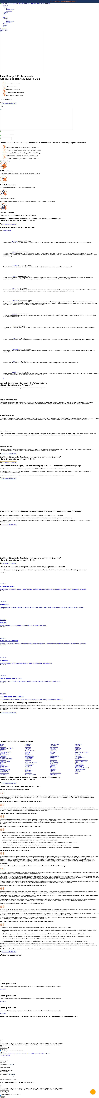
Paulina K (15, 276)
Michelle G (15, 349)
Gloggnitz (27, 752)
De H (13, 361)
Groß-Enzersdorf (29, 756)
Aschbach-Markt (4, 754)
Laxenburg (52, 748)
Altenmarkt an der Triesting (7, 748)
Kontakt (5, 13)
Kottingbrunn (28, 773)
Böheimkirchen (4, 771)
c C (13, 288)
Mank (51, 754)
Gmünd (27, 753)
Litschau (52, 753)
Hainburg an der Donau (31, 762)
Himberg (27, 766)
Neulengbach (53, 760)
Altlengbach (3, 749)
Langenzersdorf (54, 747)
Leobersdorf (53, 749)
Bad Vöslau (3, 762)
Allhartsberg (3, 747)
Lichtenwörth (53, 751)
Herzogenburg (28, 765)
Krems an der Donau (30, 774)
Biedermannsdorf (4, 766)
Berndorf (2, 765)
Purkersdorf (53, 769)
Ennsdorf (27, 745)
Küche (36, 1044)
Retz (51, 771)
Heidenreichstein (29, 764)
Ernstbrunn (28, 747)
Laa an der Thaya (54, 744)
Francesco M (15, 265)
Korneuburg (28, 771)
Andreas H (15, 241)
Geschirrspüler (19, 1044)
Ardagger (2, 753)
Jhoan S (14, 314)
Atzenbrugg (3, 757)
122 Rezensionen (6, 230)
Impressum (3, 1076)
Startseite (5, 5)
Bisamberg (3, 767)
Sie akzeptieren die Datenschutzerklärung (12, 1051)
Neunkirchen (53, 761)
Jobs (4, 14)
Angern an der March (5, 752)
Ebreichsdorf (3, 774)
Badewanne (5, 1044)
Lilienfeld (52, 752)
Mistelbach (53, 757)
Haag (26, 761)
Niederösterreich (10, 9)
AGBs (15, 1076)
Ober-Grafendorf (54, 762)
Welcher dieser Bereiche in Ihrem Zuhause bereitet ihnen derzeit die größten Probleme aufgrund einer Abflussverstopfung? (31, 1043)
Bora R (14, 252)
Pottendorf (52, 765)
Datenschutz (10, 1076)
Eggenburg (28, 744)
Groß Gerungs (28, 754)
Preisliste (5, 12)
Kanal (26, 1044)
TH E (13, 338)
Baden (1, 764)
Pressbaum (53, 767)
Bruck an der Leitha (5, 769)
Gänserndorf (28, 760)
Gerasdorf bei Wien (30, 751)
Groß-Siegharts (29, 757)
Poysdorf (52, 766)
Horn (26, 769)
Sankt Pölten (53, 774)
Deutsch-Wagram (4, 773)
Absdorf (2, 744)
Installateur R (15, 300)
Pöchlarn (52, 770)
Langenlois (53, 745)
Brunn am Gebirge (4, 770)
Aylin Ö (14, 372)
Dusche (12, 1044)
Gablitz (27, 749)
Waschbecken (48, 1044)
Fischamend (28, 748)
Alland (1, 745)
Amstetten (2, 751)
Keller (31, 1044)
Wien (7, 8)
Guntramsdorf (28, 758)
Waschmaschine (58, 1044)
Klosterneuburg (29, 770)
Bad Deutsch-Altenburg (6, 758)
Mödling (52, 758)
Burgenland (9, 11)
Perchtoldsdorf (53, 764)
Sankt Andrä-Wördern (55, 773)
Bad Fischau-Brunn (5, 761)
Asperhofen (3, 756)
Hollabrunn (28, 767)
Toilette (41, 1044)
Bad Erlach (3, 760)
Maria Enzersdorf (54, 756)
